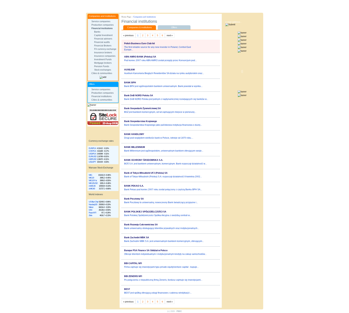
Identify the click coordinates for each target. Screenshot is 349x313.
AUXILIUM (129, 69)
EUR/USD (92, 156)
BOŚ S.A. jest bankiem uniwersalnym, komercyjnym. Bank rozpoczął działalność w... (165, 163)
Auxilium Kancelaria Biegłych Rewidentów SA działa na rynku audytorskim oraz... (164, 73)
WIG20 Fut (93, 180)
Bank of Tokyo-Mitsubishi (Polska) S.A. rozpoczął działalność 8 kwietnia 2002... (163, 176)
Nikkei (91, 207)
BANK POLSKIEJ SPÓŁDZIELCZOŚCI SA (145, 211)
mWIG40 (92, 186)
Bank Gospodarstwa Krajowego (140, 121)
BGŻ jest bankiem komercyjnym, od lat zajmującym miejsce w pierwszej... (160, 112)
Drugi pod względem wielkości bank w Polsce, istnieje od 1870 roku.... (158, 138)
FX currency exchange (105, 49)
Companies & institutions (139, 27)
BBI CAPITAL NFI (133, 263)
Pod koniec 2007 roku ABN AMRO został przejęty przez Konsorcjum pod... (160, 60)
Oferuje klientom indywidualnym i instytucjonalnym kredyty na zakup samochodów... (165, 254)
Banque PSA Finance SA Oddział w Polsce (146, 250)
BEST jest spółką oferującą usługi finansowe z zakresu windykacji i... (158, 293)
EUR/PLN (92, 148)
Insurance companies (104, 56)
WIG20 (91, 178)
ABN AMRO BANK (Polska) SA (140, 56)
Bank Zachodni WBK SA (136, 237)
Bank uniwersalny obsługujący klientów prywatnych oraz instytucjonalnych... (161, 228)
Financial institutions (102, 28)
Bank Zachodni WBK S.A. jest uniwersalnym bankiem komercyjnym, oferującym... (164, 241)
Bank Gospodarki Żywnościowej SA (142, 108)
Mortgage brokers (103, 63)
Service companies (100, 21)
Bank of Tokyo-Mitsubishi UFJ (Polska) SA (146, 173)
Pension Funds (101, 66)
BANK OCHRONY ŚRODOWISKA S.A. (143, 160)
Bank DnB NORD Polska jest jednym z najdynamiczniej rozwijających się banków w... (166, 99)
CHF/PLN (92, 151)
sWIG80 (92, 189)
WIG (90, 175)
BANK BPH (130, 82)
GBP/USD (92, 159)
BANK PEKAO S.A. (134, 186)
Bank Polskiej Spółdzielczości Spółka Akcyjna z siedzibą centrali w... (157, 215)
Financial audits (102, 42)
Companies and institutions (144, 17)
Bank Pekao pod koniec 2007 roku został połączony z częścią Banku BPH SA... (163, 189)
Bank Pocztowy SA (134, 199)
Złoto (90, 215)
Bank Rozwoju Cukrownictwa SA (141, 224)
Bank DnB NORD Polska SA (138, 95)
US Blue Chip (93, 202)
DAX (90, 210)
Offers (174, 27)
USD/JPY (92, 162)
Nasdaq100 (93, 204)
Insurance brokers (103, 52)
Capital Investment (103, 35)
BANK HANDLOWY (134, 134)
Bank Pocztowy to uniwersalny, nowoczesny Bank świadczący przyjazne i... (161, 202)
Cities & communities (101, 73)
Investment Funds (103, 59)
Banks (97, 32)
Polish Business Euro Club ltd (139, 43)
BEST (127, 289)
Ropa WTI (92, 213)
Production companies (102, 25)
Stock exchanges (102, 70)
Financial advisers (103, 38)
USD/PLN (92, 154)
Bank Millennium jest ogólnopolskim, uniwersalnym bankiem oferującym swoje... (163, 150)
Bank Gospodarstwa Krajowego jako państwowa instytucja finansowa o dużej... (163, 125)
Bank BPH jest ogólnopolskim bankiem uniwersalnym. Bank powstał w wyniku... (163, 86)
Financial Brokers (102, 45)
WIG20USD (93, 183)
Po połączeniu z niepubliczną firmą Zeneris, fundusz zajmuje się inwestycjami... (163, 280)
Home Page (126, 17)
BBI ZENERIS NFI (133, 276)
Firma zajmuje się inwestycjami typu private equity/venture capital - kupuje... (161, 267)
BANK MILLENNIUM (134, 147)
